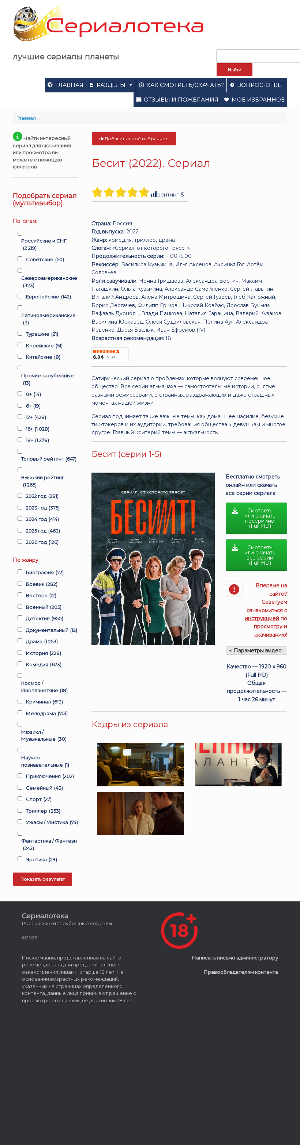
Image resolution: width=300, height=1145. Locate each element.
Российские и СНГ (44, 244)
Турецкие (42, 334)
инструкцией (262, 618)
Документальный (51, 630)
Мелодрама (47, 713)
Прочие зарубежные (47, 379)
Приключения (50, 776)
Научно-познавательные (45, 761)
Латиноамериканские (48, 318)
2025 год (43, 531)
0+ (33, 394)
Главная (69, 84)
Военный (43, 607)
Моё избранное (258, 99)
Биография (45, 572)
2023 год (43, 508)
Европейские (48, 296)
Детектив (44, 618)
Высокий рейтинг (42, 481)
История (43, 653)
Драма (42, 641)
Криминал (44, 702)
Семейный (44, 788)
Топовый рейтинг (48, 459)
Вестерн (41, 595)
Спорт (39, 799)
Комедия (43, 664)
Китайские (43, 357)
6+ (33, 406)
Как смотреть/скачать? (185, 84)
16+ (37, 429)
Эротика (41, 859)
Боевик (41, 584)
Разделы (111, 84)
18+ (37, 440)
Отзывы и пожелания (181, 99)
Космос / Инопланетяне (44, 686)
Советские (45, 259)
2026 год (42, 542)
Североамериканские (49, 281)
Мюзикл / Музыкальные (44, 735)
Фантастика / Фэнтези (49, 844)
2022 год (42, 496)
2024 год (42, 519)
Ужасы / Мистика (52, 822)
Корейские (44, 345)
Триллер (43, 811)
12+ (36, 417)
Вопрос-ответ (261, 84)
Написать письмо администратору (235, 958)
